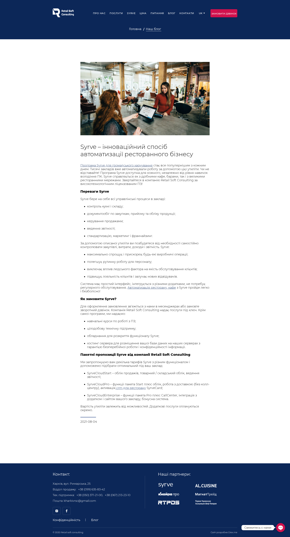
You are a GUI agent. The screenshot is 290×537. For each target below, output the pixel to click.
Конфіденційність (66, 520)
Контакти (186, 13)
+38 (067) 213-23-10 (117, 495)
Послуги (116, 13)
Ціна (143, 13)
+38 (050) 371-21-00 (89, 495)
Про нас (99, 13)
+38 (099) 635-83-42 (91, 489)
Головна (135, 29)
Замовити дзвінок (223, 13)
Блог (171, 13)
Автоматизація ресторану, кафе (152, 287)
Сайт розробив (224, 532)
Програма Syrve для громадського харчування (116, 165)
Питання (157, 13)
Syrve (131, 13)
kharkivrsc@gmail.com (80, 500)
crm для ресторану (130, 388)
